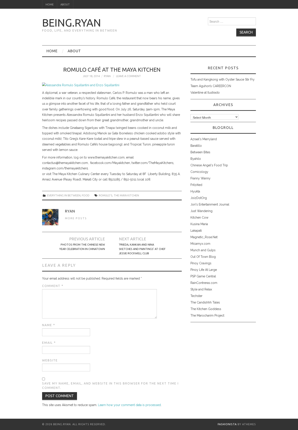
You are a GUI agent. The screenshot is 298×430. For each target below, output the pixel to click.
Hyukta (195, 191)
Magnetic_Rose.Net (204, 237)
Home (50, 4)
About (65, 4)
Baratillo (196, 145)
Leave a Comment (128, 76)
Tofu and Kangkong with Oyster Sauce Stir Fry (222, 79)
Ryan (107, 76)
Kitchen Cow (199, 217)
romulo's (105, 195)
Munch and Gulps (203, 250)
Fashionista (227, 424)
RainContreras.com (203, 283)
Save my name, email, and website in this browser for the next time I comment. (110, 386)
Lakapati (196, 230)
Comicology (199, 172)
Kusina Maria (199, 224)
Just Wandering (201, 211)
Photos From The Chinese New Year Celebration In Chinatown (82, 246)
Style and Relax (201, 289)
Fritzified (196, 185)
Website (50, 360)
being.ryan (71, 23)
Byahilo (195, 158)
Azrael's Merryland (203, 139)
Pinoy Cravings (200, 263)
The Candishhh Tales (205, 302)
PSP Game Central (203, 276)
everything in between (63, 195)
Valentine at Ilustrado (205, 92)
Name (48, 325)
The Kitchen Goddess (205, 309)
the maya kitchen (126, 195)
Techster (196, 296)
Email (49, 342)
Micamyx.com (200, 243)
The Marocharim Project (207, 315)
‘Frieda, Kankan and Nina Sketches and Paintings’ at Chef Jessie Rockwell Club (142, 249)
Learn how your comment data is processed (129, 405)
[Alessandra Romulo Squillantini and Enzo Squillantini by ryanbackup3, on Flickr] (80, 85)
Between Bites (200, 152)
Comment (52, 286)
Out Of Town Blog (203, 256)
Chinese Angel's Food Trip (209, 165)
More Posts (76, 218)
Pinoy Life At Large (203, 269)
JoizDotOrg (198, 198)
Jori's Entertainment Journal (209, 204)
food (85, 195)
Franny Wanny (200, 178)
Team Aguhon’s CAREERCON (210, 86)
